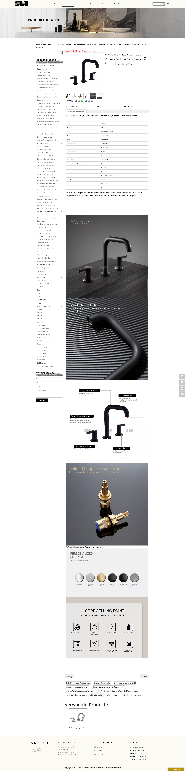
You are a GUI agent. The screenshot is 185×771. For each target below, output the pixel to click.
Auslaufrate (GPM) (43, 306)
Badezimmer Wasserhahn (66, 747)
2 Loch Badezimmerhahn (45, 81)
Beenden (40, 322)
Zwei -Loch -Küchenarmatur (46, 205)
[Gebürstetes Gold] (132, 64)
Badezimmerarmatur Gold (125, 683)
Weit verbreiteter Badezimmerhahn (49, 78)
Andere (39, 303)
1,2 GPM (39, 310)
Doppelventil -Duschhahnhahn (46, 236)
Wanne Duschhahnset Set (46, 211)
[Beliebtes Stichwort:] (164, 4)
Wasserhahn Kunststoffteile (67, 755)
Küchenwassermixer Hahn (46, 187)
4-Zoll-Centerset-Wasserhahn (78, 683)
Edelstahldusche (42, 242)
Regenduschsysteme (44, 255)
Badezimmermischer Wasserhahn (48, 103)
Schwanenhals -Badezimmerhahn (48, 128)
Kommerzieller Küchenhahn (46, 171)
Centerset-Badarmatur (44, 72)
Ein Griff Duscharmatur (44, 246)
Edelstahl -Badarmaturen (45, 106)
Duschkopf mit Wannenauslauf (47, 218)
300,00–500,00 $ (43, 357)
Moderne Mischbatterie (75, 695)
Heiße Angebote (43, 268)
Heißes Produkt (95, 695)
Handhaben (41, 287)
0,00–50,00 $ (42, 347)
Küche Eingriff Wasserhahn (46, 177)
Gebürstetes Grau (43, 331)
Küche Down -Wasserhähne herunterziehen (50, 153)
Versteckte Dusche (43, 258)
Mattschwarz (41, 338)
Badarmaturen (42, 69)
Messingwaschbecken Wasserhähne (49, 122)
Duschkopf (40, 215)
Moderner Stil (41, 274)
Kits (38, 293)
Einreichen (42, 400)
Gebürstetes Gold (43, 328)
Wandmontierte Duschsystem (47, 261)
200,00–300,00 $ (43, 353)
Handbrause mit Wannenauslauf (47, 224)
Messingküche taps (43, 196)
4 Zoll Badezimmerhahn (45, 88)
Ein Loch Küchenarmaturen (46, 159)
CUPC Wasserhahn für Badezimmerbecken (123, 695)
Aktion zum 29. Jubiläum (46, 65)
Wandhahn (40, 131)
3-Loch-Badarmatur (102, 683)
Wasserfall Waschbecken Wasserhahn (81, 691)
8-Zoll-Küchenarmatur (44, 150)
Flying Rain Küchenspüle (45, 366)
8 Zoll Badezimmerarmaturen (47, 91)
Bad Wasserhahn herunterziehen (48, 94)
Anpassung (41, 277)
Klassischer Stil (42, 271)
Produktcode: (125, 107)
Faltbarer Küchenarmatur (45, 162)
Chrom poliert (41, 325)
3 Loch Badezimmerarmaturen (47, 85)
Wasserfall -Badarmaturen (46, 134)
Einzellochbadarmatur (44, 75)
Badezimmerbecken (43, 100)
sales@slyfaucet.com (139, 756)
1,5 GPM (39, 313)
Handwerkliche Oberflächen (46, 284)
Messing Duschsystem (45, 252)
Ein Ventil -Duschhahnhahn (45, 249)
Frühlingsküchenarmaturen (46, 165)
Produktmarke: (98, 107)
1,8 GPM (39, 316)
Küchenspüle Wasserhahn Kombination (50, 180)
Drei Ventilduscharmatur (45, 239)
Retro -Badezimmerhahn (45, 125)
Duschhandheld (42, 221)
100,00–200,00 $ (43, 350)
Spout (39, 296)
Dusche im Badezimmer (66, 752)
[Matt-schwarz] (118, 64)
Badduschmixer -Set (44, 233)
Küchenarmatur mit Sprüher (46, 156)
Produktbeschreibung (76, 111)
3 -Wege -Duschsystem (45, 230)
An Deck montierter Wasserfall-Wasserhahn (119, 691)
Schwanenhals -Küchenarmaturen (48, 199)
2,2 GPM (39, 319)
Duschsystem (41, 227)
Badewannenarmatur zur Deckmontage (109, 687)
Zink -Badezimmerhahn (44, 137)
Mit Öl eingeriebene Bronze (46, 341)
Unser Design (41, 281)
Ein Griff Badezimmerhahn (46, 109)
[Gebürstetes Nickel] (122, 64)
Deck (38, 290)
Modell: (68, 107)
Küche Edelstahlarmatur (45, 174)
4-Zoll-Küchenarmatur (44, 147)
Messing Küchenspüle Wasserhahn (48, 193)
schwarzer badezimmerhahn (77, 687)
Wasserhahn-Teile (43, 264)
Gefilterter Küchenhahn (45, 168)
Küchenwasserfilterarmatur (46, 184)
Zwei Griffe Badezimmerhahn (47, 140)
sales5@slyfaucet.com (139, 759)
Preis (39, 344)
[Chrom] (127, 64)
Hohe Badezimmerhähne (45, 115)
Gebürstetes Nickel (43, 335)
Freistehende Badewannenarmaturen (49, 112)
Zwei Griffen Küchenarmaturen (47, 208)
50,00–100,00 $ (42, 360)
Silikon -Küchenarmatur (44, 202)
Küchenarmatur (42, 143)
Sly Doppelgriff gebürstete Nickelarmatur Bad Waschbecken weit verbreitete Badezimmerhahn (78, 728)
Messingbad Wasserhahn (45, 118)
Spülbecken (41, 299)
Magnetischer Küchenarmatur (47, 190)
